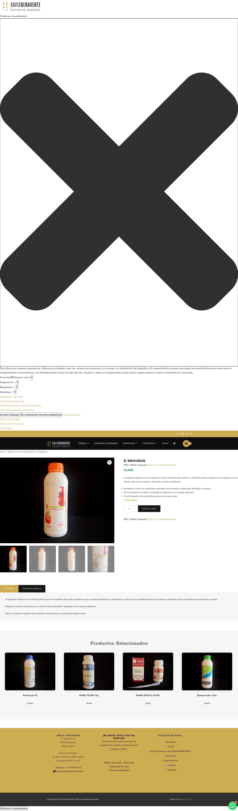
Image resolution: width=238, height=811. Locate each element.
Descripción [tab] (9, 588)
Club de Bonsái (171, 760)
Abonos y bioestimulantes (21, 451)
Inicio (3, 451)
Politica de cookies (113, 762)
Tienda (82, 443)
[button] (119, 192)
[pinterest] (191, 434)
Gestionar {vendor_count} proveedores (20, 405)
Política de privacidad (119, 770)
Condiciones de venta (119, 766)
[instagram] (179, 434)
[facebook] (176, 434)
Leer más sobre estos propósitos (17, 410)
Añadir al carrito (149, 509)
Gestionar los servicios (12, 401)
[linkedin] (186, 434)
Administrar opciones (11, 396)
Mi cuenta (171, 742)
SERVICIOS (128, 443)
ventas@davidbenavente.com (69, 771)
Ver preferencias (29, 414)
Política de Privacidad (11, 423)
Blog (165, 443)
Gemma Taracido (185, 799)
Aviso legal (6, 428)
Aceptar (4, 414)
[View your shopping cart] (186, 443)
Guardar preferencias (50, 414)
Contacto (148, 443)
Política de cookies (10, 419)
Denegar (14, 414)
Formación (171, 756)
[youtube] (183, 434)
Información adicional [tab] (32, 588)
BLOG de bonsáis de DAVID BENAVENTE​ (171, 751)
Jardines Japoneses (106, 443)
